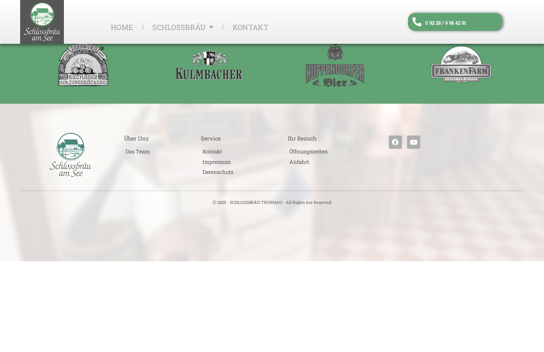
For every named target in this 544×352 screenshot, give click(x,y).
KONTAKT (251, 27)
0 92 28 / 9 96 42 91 (445, 23)
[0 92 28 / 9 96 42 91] (417, 21)
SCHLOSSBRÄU (179, 27)
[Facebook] (395, 142)
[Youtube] (413, 142)
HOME (122, 27)
